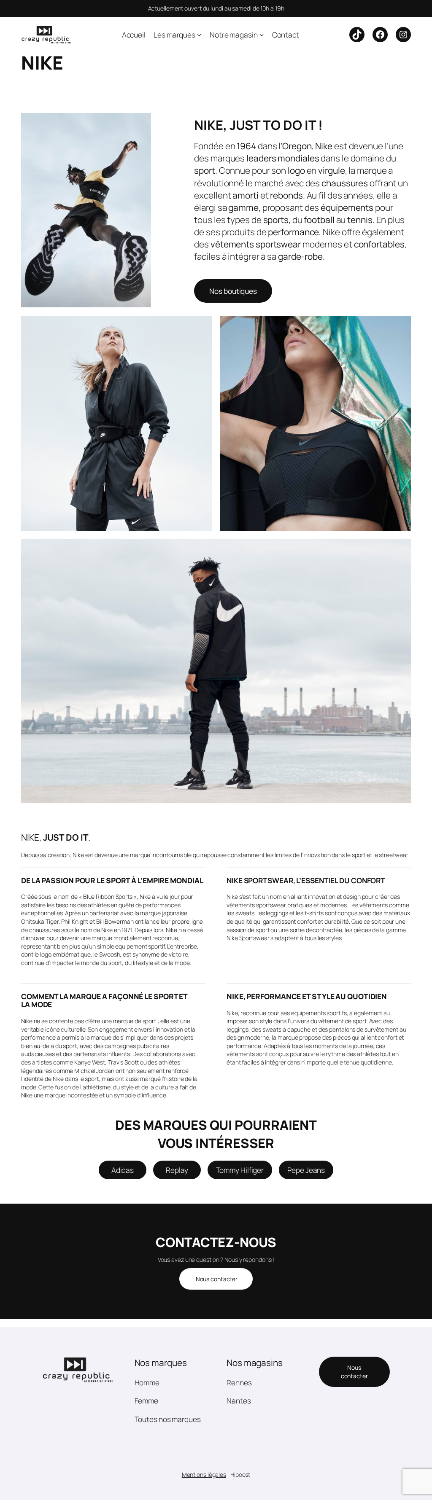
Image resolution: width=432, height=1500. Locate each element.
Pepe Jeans (306, 1170)
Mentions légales (204, 1474)
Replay (177, 1170)
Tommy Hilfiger (240, 1170)
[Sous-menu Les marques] (199, 34)
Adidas (122, 1170)
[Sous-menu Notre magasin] (261, 34)
